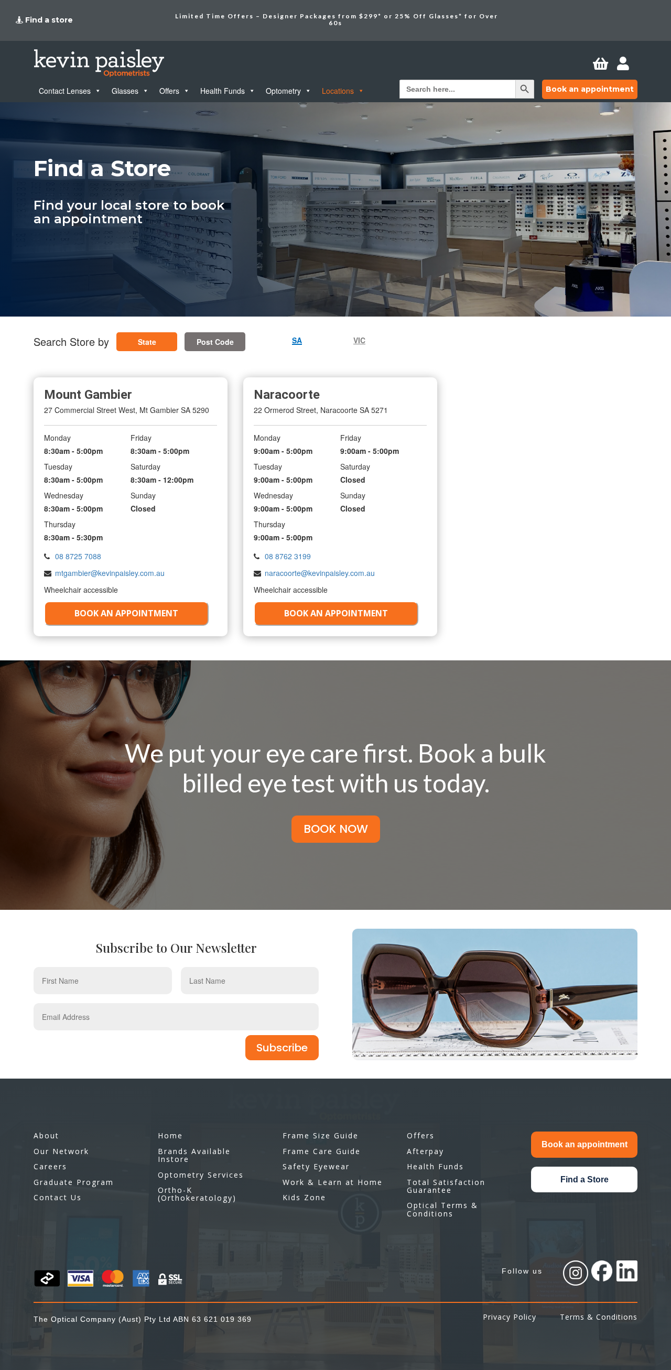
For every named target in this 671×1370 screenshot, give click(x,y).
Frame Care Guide (322, 1151)
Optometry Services (201, 1175)
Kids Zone (304, 1197)
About (46, 1135)
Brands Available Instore (194, 1155)
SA (297, 340)
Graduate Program (74, 1182)
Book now (336, 829)
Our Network (61, 1151)
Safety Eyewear (316, 1166)
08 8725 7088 (78, 556)
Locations (338, 90)
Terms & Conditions (598, 1317)
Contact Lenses (65, 90)
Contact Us (58, 1197)
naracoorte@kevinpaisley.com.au (320, 573)
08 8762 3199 (288, 556)
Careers (50, 1166)
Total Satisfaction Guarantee (446, 1186)
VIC (359, 340)
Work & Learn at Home (333, 1182)
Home (170, 1135)
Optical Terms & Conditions (442, 1209)
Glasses (125, 90)
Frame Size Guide (321, 1135)
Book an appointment (590, 89)
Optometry (283, 90)
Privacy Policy (509, 1317)
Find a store (49, 20)
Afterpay (425, 1151)
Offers (169, 90)
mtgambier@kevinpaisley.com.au (110, 573)
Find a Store (584, 1179)
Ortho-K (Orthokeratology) (197, 1194)
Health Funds (222, 90)
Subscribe (282, 1047)
